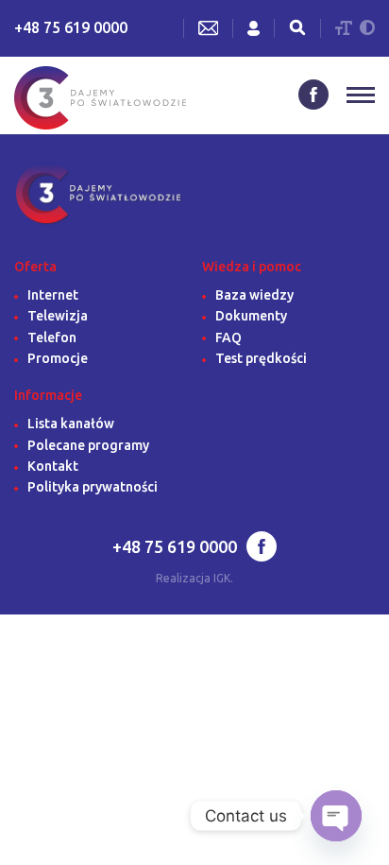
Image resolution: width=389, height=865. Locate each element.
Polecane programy (88, 445)
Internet (52, 295)
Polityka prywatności (92, 486)
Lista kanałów (70, 423)
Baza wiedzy (254, 295)
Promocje (57, 358)
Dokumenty (251, 315)
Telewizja (57, 315)
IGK (221, 578)
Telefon (51, 337)
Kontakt (52, 466)
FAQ (228, 337)
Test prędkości (261, 358)
